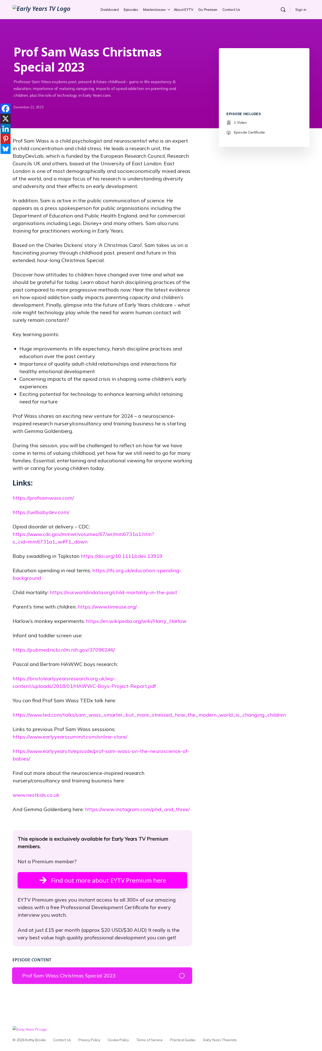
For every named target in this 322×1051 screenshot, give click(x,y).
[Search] (283, 10)
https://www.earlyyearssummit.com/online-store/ (70, 737)
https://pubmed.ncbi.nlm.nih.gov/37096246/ (64, 650)
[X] (6, 119)
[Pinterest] (6, 139)
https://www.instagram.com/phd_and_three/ (137, 809)
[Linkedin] (6, 129)
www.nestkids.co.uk (36, 795)
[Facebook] (6, 109)
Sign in (300, 9)
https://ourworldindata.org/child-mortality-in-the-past (113, 592)
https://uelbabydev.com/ (41, 512)
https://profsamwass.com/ (43, 498)
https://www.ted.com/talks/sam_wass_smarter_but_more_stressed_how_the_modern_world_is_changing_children (149, 715)
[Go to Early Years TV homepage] (41, 9)
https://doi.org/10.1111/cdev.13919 (121, 556)
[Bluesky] (6, 149)
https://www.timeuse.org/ (107, 606)
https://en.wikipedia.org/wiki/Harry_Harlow (136, 621)
